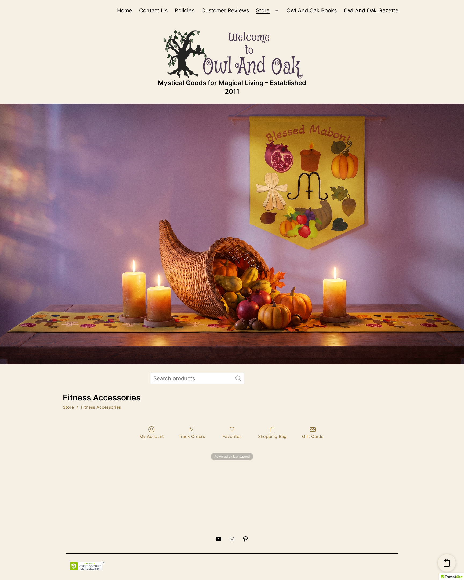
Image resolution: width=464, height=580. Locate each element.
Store (263, 10)
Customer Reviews (225, 10)
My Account (151, 436)
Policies (184, 10)
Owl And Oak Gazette (371, 10)
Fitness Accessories (101, 407)
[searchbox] (197, 378)
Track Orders (192, 436)
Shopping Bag (272, 436)
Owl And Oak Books (312, 10)
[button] (447, 563)
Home (124, 10)
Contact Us (153, 10)
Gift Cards (312, 436)
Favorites (232, 436)
